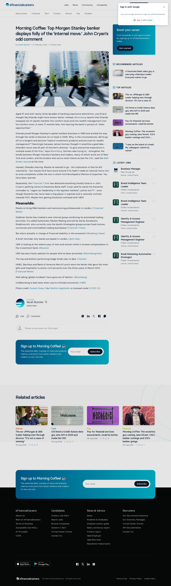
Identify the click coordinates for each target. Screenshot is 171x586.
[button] (85, 293)
